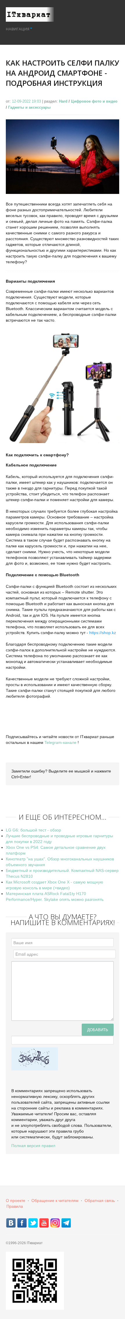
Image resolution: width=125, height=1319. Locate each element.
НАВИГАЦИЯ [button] (17, 29)
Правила (14, 1206)
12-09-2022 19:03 (27, 101)
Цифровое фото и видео (94, 101)
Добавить (97, 1029)
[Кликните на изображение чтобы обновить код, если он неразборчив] (34, 1058)
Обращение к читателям (54, 1200)
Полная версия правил (33, 1145)
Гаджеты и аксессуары (29, 107)
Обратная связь (100, 1200)
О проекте (15, 1200)
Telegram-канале (60, 742)
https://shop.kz (102, 632)
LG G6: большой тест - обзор (33, 830)
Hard (63, 101)
